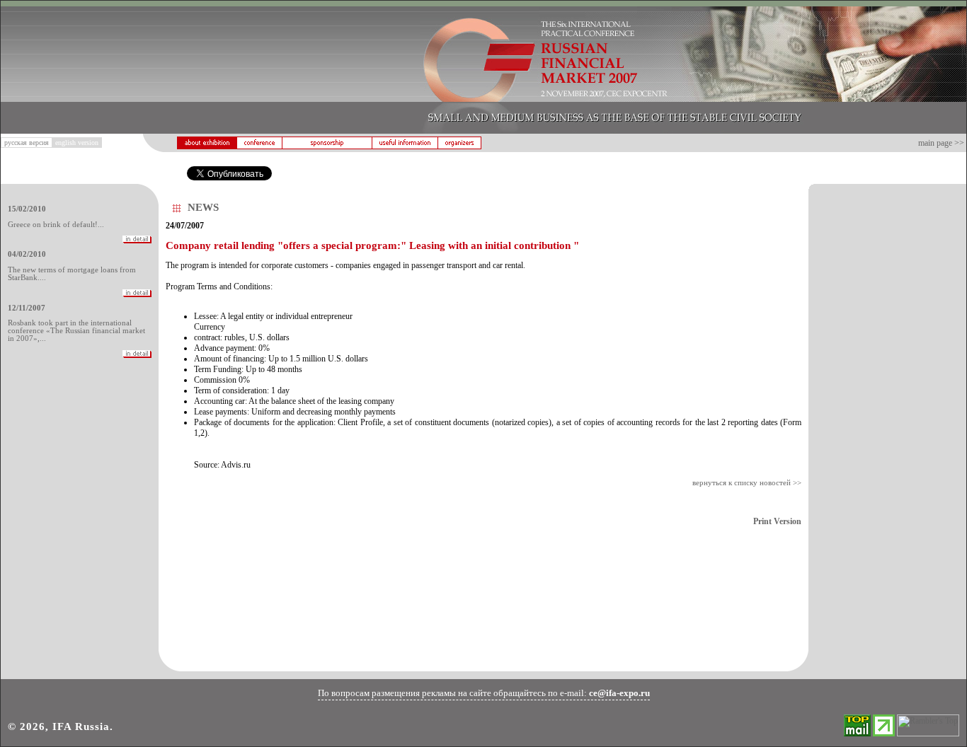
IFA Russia (81, 726)
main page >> (941, 143)
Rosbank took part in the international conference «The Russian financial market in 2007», (76, 330)
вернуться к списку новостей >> (746, 483)
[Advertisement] (887, 417)
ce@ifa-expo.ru (619, 693)
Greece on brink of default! (53, 224)
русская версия (26, 142)
